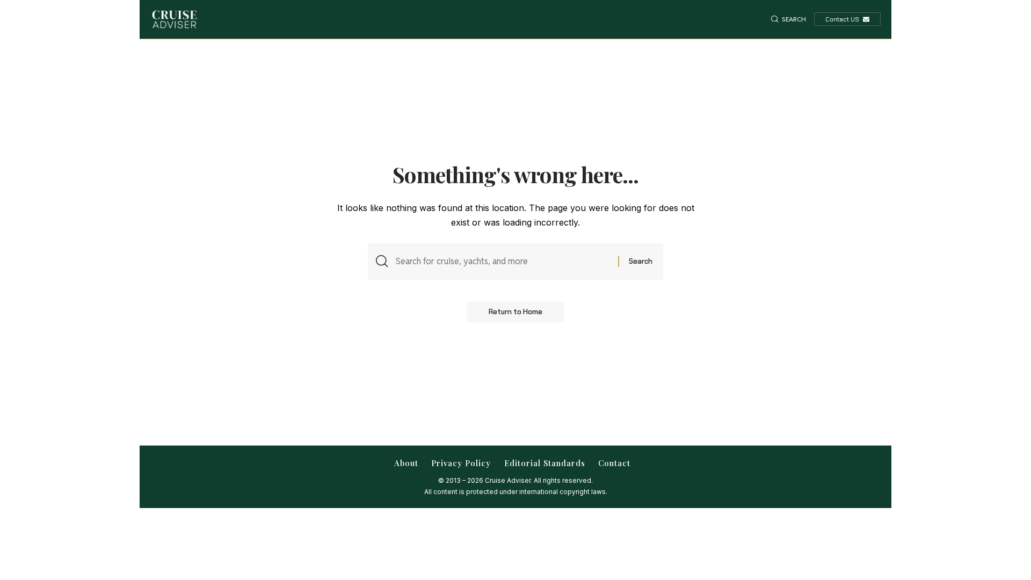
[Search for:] (503, 261)
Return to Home (515, 311)
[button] (788, 19)
